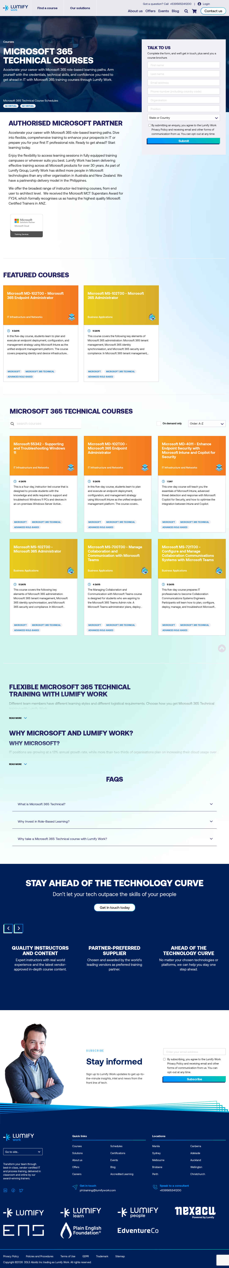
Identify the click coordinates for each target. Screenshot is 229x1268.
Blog (175, 11)
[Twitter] (21, 1189)
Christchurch (197, 1174)
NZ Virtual (28, 106)
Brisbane (157, 1167)
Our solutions (80, 8)
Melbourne (158, 1160)
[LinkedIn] (5, 1189)
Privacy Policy (11, 1256)
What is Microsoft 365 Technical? (41, 804)
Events (163, 11)
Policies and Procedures (39, 1256)
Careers (76, 1174)
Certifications (117, 1153)
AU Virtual (11, 106)
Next (18, 928)
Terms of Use (67, 1256)
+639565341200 (181, 3)
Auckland (195, 1160)
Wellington (196, 1167)
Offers (150, 11)
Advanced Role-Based (20, 376)
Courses (8, 41)
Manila (156, 1146)
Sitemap (120, 1256)
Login (206, 3)
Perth (155, 1174)
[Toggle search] (186, 11)
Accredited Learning (121, 1174)
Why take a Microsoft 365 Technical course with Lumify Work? (62, 839)
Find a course (47, 8)
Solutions (77, 1153)
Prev (8, 928)
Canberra (195, 1146)
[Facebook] (13, 1189)
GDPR (85, 1256)
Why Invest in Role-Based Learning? (43, 821)
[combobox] (5, 1151)
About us (135, 11)
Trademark (102, 1256)
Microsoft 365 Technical (40, 371)
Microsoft (14, 371)
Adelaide (195, 1153)
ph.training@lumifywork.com (98, 1190)
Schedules (116, 1146)
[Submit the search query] (12, 423)
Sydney (156, 1153)
